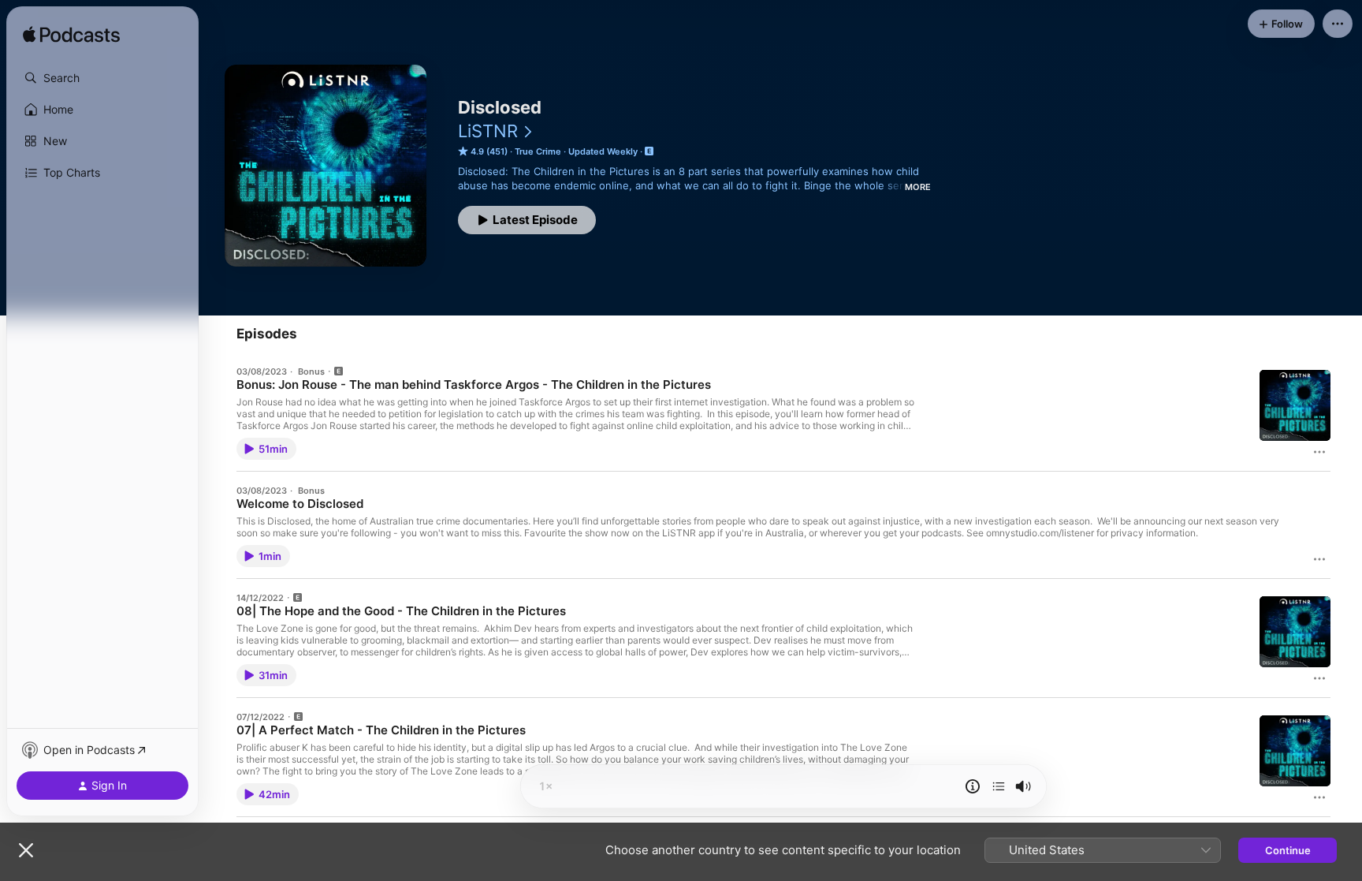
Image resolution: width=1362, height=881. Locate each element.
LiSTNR (488, 131)
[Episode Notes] (972, 786)
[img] (71, 35)
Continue (1288, 850)
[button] (102, 78)
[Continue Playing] (998, 786)
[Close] (26, 850)
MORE (918, 186)
